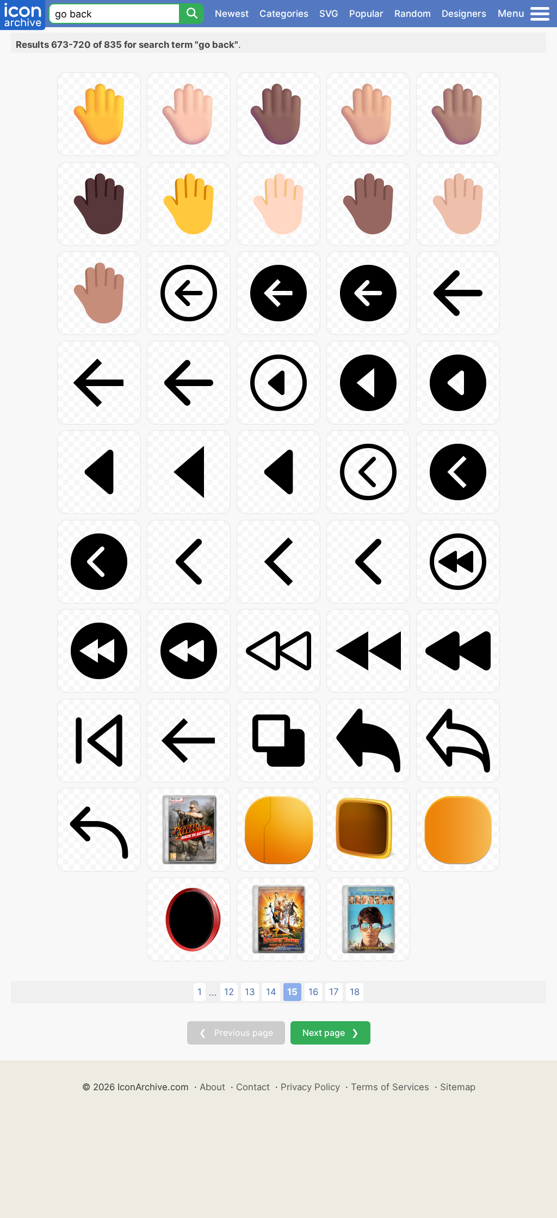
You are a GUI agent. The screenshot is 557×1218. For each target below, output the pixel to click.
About (212, 1087)
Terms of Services (390, 1087)
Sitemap (457, 1087)
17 (334, 991)
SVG (328, 13)
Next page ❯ (330, 1032)
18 (355, 991)
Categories (283, 13)
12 (229, 991)
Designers (464, 13)
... (213, 992)
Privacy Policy (310, 1087)
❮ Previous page (236, 1032)
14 (271, 991)
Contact (253, 1087)
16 (313, 991)
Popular (366, 13)
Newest (232, 13)
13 (250, 991)
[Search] (191, 13)
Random (412, 13)
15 (292, 991)
